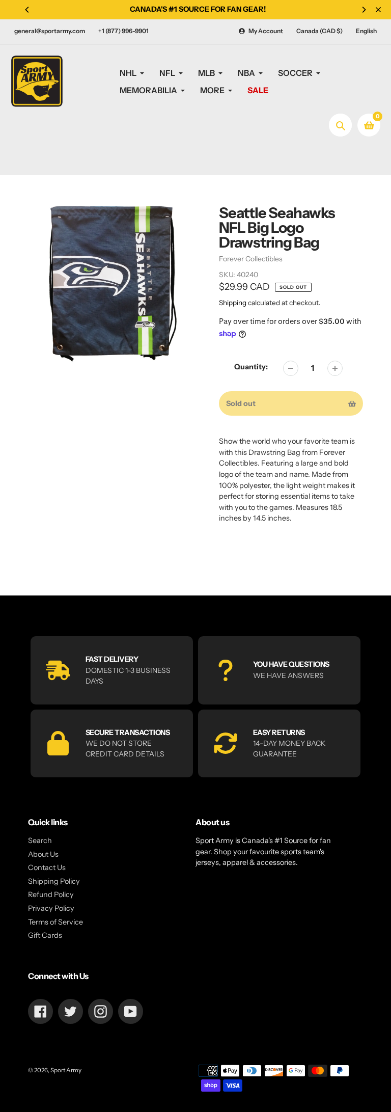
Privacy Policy (51, 908)
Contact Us (47, 867)
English (366, 31)
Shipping (232, 303)
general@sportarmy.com (49, 31)
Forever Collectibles (251, 258)
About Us (43, 854)
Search (40, 840)
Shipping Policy (54, 881)
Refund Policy (51, 894)
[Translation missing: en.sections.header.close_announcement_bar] (378, 10)
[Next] (363, 10)
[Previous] (27, 10)
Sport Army (65, 1070)
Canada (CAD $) (319, 31)
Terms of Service (55, 922)
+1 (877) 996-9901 (123, 31)
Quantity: (251, 366)
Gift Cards (45, 935)
